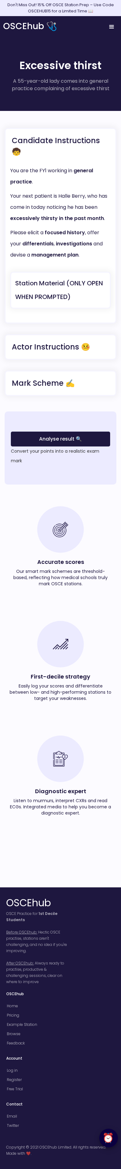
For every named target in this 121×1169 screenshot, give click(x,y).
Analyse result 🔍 (60, 438)
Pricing (13, 1015)
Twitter (13, 1125)
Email (12, 1116)
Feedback (16, 1043)
